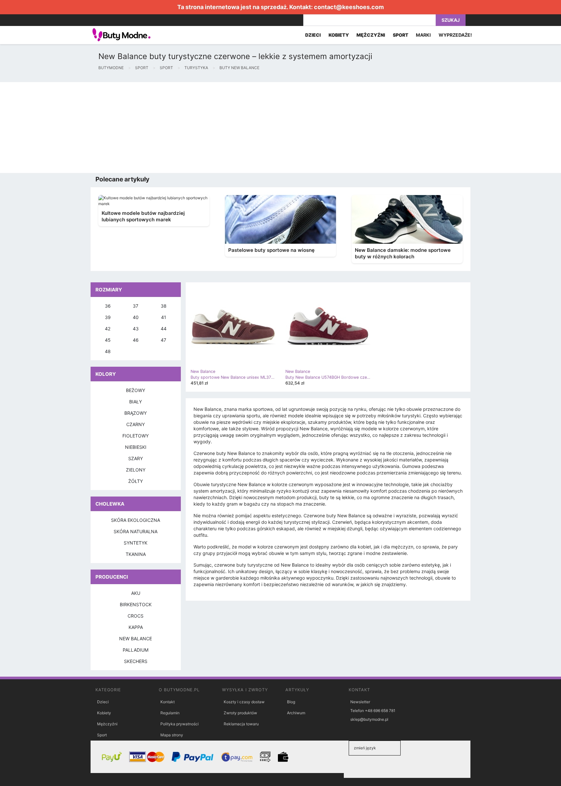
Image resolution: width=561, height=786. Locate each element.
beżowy (135, 390)
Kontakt (167, 701)
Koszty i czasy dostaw (244, 701)
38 (164, 306)
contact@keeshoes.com (349, 7)
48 (108, 351)
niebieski (135, 447)
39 (108, 317)
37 (135, 306)
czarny (135, 424)
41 (163, 317)
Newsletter (360, 701)
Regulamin (170, 712)
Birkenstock (136, 604)
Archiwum (296, 712)
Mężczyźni (107, 723)
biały (135, 401)
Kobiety (104, 712)
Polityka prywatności (179, 723)
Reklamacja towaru (241, 723)
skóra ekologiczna (135, 520)
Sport (102, 734)
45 (108, 340)
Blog (291, 701)
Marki (423, 35)
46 (136, 340)
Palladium (135, 650)
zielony (135, 470)
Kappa (136, 627)
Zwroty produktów (240, 712)
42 (107, 328)
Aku (135, 593)
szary (135, 458)
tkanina (136, 554)
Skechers (135, 661)
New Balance (135, 638)
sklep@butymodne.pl (369, 719)
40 (136, 317)
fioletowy (135, 435)
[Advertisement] (195, 127)
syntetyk (135, 543)
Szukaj (451, 20)
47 (163, 340)
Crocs (135, 616)
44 (164, 328)
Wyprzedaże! (455, 35)
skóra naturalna (135, 531)
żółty (135, 481)
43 (136, 328)
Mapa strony (171, 734)
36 (108, 306)
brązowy (135, 413)
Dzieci (103, 701)
